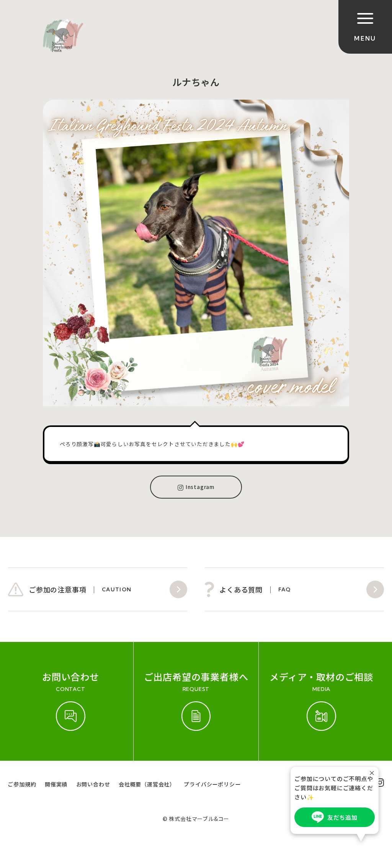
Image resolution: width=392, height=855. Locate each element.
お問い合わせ (93, 784)
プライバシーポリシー (212, 784)
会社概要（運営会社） (147, 784)
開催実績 (56, 784)
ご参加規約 (22, 784)
